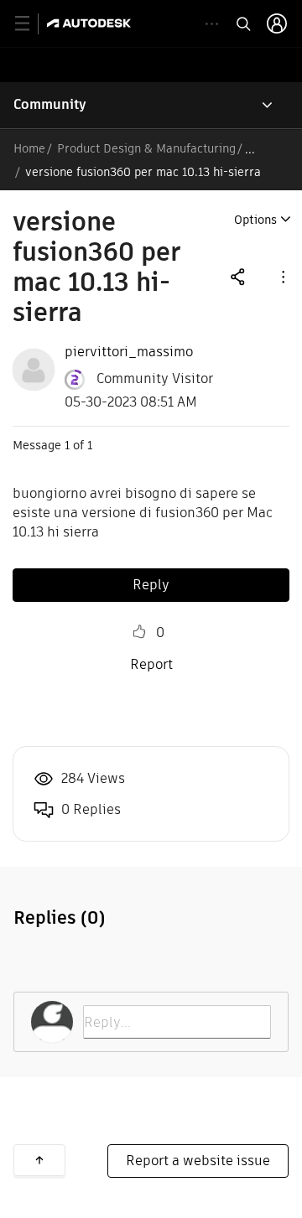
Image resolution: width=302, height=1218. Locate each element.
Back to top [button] (39, 1160)
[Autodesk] (91, 23)
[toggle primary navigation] (31, 23)
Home (29, 148)
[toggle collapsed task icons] (211, 24)
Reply (151, 584)
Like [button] (139, 632)
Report (151, 664)
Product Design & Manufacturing (146, 148)
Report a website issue (198, 1160)
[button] (282, 276)
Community (49, 104)
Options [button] (255, 219)
